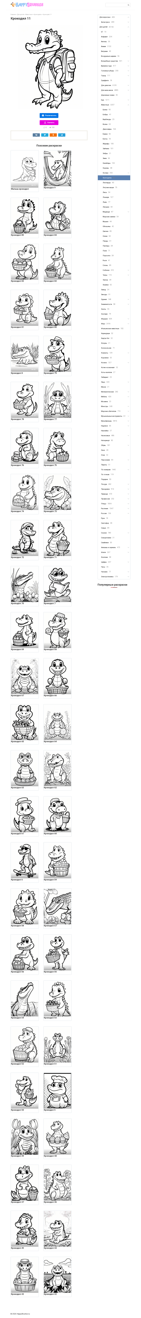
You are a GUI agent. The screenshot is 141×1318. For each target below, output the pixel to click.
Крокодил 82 (50, 281)
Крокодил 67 (17, 695)
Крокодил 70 (17, 603)
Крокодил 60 (50, 833)
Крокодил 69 (17, 649)
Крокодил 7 (50, 603)
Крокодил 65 (17, 741)
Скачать (50, 122)
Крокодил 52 (17, 1064)
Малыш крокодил (20, 189)
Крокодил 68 (50, 649)
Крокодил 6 (17, 879)
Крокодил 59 (50, 879)
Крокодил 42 (50, 1294)
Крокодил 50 (17, 1110)
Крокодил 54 (17, 1017)
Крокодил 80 (50, 327)
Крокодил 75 (50, 465)
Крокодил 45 (17, 1248)
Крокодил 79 (50, 373)
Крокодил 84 (50, 235)
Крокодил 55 (50, 971)
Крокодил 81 (17, 327)
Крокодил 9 (50, 187)
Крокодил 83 (17, 281)
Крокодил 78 (17, 419)
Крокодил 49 (17, 1156)
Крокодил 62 (50, 787)
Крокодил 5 (50, 1110)
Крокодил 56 (17, 971)
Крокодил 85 (17, 235)
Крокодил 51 (50, 1064)
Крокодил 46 (50, 1202)
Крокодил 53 (50, 1017)
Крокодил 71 (50, 557)
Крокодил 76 (17, 465)
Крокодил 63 (17, 787)
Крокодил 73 (50, 511)
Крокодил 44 (50, 1248)
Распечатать (50, 115)
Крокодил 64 (50, 741)
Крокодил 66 (50, 695)
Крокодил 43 (17, 1294)
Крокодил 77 (50, 419)
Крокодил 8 (17, 373)
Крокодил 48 (50, 1156)
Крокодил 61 (17, 833)
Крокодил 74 (17, 511)
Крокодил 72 (17, 557)
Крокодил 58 (17, 925)
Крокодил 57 (50, 925)
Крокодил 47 (17, 1202)
